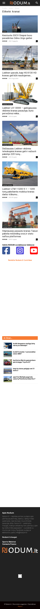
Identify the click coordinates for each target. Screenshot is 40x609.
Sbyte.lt (20, 606)
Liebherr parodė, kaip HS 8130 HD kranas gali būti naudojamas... (19, 74)
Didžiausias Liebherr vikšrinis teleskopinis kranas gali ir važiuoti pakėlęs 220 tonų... (19, 151)
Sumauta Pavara (9, 544)
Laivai (4, 31)
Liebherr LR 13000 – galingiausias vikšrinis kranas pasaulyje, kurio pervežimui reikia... (19, 111)
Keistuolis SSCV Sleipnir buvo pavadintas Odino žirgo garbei (17, 36)
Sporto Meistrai (9, 542)
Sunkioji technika (7, 69)
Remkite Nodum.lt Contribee (20, 260)
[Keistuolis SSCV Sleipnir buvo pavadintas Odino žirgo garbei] (20, 24)
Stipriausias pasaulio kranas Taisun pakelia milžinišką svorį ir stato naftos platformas (20, 234)
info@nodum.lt (21, 533)
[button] (3, 3)
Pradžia (4, 8)
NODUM (4, 41)
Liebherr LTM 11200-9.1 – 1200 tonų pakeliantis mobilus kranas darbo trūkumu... (18, 192)
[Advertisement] (19, 298)
